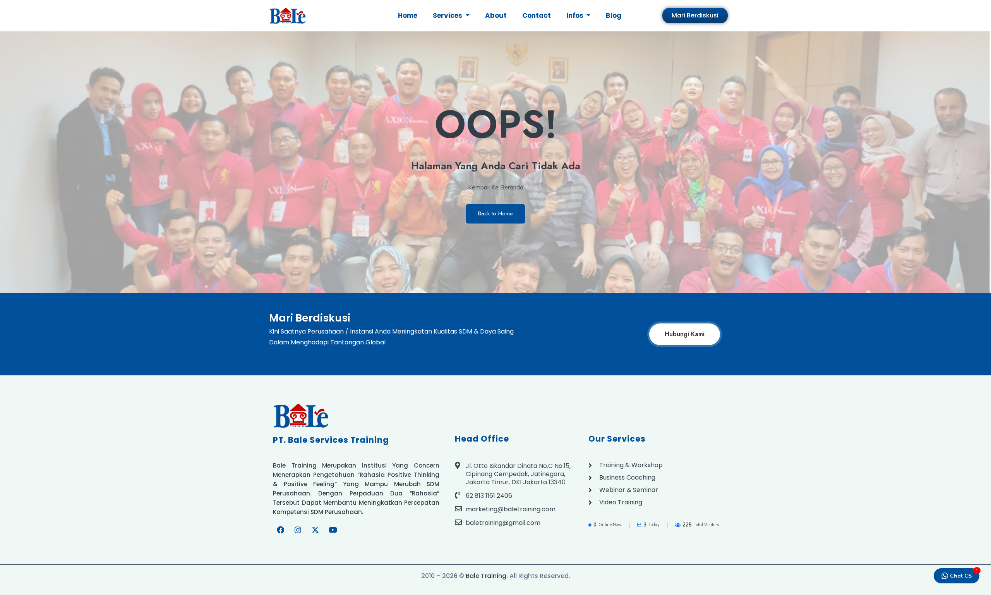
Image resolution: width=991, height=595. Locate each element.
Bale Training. (487, 575)
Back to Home (495, 213)
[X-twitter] (315, 530)
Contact (536, 15)
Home (407, 15)
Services (448, 15)
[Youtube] (332, 530)
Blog (613, 15)
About (496, 15)
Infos (575, 15)
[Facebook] (280, 530)
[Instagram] (297, 530)
